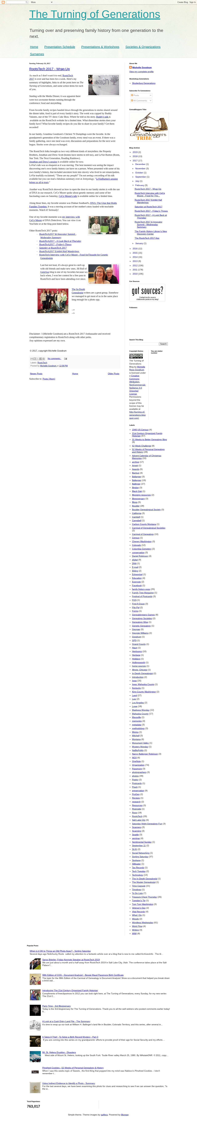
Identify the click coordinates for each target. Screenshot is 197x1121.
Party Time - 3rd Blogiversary (56, 1006)
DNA (134, 563)
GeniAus (44, 272)
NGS (134, 757)
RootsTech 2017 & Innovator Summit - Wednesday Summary (148, 224)
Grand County (139, 644)
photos (135, 776)
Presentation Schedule (59, 47)
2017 (135, 160)
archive (135, 462)
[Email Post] (65, 359)
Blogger (125, 1114)
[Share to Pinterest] (43, 358)
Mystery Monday (140, 746)
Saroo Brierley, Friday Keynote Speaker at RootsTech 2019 (71, 959)
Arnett (135, 465)
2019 (135, 152)
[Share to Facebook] (40, 358)
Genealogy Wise (140, 622)
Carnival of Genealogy (143, 534)
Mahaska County (140, 713)
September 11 (139, 845)
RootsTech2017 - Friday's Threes (55, 244)
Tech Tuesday (139, 871)
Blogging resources (141, 495)
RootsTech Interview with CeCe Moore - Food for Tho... (150, 194)
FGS (134, 600)
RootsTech (42, 363)
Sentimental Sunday (142, 842)
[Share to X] (37, 358)
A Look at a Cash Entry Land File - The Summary (66, 1021)
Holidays (136, 659)
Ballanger (136, 476)
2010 (135, 274)
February (140, 185)
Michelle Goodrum (142, 67)
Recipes (136, 798)
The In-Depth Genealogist (144, 878)
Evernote (136, 582)
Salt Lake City (138, 820)
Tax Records (138, 867)
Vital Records (138, 911)
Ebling (135, 571)
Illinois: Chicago (139, 669)
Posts (136, 95)
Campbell (136, 520)
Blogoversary (138, 498)
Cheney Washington (142, 541)
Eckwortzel (137, 574)
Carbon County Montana (144, 524)
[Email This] (31, 358)
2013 (135, 261)
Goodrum (136, 636)
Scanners (136, 827)
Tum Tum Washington (142, 904)
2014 (135, 257)
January (139, 243)
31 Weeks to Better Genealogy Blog (149, 439)
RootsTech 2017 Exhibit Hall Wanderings (148, 201)
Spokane (136, 860)
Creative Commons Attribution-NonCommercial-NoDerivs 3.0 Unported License (137, 384)
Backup (135, 473)
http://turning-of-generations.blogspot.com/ (137, 415)
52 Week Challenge (141, 446)
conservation (138, 552)
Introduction (138, 677)
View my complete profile (141, 71)
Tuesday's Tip (138, 900)
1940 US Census (140, 429)
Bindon (135, 487)
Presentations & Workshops (100, 47)
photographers (139, 772)
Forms (135, 611)
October (139, 172)
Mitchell (135, 735)
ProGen (136, 794)
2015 (135, 253)
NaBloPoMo (138, 750)
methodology (138, 728)
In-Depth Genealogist (142, 673)
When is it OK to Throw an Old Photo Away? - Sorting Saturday (60, 951)
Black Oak (137, 491)
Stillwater (136, 864)
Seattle (135, 834)
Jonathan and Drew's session (43, 161)
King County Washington (144, 691)
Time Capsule (138, 886)
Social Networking (140, 853)
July (137, 181)
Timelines (136, 889)
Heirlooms (137, 651)
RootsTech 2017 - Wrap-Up (49, 69)
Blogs (134, 502)
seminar (136, 838)
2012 (135, 265)
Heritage (136, 655)
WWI (134, 933)
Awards (135, 469)
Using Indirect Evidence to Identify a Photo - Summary (68, 1083)
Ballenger (136, 480)
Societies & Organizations (143, 47)
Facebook (137, 585)
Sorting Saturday (140, 856)
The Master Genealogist (144, 882)
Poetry (135, 779)
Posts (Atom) (49, 379)
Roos (134, 812)
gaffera (104, 1114)
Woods (135, 919)
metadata (136, 724)
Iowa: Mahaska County (143, 684)
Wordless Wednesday (142, 922)
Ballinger (136, 484)
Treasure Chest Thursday (144, 897)
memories (137, 721)
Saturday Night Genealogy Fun (147, 823)
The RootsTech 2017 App (147, 238)
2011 (135, 269)
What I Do (137, 915)
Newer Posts (36, 373)
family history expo (141, 589)
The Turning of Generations (94, 14)
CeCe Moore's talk (68, 196)
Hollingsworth (138, 662)
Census (135, 537)
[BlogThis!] (34, 358)
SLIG (134, 849)
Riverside (136, 809)
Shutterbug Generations (143, 83)
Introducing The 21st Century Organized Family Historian (70, 990)
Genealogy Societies (142, 618)
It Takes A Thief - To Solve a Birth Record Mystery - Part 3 (70, 1037)
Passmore (137, 768)
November (140, 168)
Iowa (134, 680)
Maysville (136, 717)
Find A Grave (138, 604)
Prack (135, 787)
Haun (134, 647)
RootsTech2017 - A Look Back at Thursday (60, 241)
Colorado (136, 545)
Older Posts (113, 373)
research (136, 801)
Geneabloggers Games (143, 614)
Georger (136, 629)
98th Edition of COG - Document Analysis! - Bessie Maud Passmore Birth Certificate (83, 975)
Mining (135, 732)
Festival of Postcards (142, 596)
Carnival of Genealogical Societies (148, 528)
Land (134, 695)
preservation (138, 790)
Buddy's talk (102, 116)
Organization (138, 765)
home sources (139, 666)
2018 (135, 156)
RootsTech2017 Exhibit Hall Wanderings (59, 251)
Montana (136, 739)
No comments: (54, 359)
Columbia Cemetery (141, 549)
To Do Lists (137, 893)
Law (134, 699)
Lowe (134, 706)
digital (135, 559)
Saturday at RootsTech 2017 (53, 248)
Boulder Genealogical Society (146, 509)
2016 (135, 248)
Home (34, 47)
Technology (137, 875)
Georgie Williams (140, 633)
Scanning (136, 831)
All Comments (140, 100)
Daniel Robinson (140, 556)
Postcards (137, 783)
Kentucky (136, 688)
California (136, 513)
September (141, 177)
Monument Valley (140, 743)
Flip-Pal (135, 607)
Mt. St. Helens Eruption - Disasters (59, 1052)
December (140, 164)
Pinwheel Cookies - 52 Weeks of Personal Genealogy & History (73, 1067)
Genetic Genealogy (141, 626)
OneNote (136, 761)
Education (137, 578)
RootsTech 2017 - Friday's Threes (151, 211)
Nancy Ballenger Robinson (145, 754)
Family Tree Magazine (143, 592)
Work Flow (137, 926)
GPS (134, 640)
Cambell (136, 517)
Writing (135, 930)
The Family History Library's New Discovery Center (151, 232)
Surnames (37, 54)
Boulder (136, 506)
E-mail (135, 567)
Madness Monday (140, 710)
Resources (137, 805)
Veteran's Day (139, 908)
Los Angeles (138, 702)
